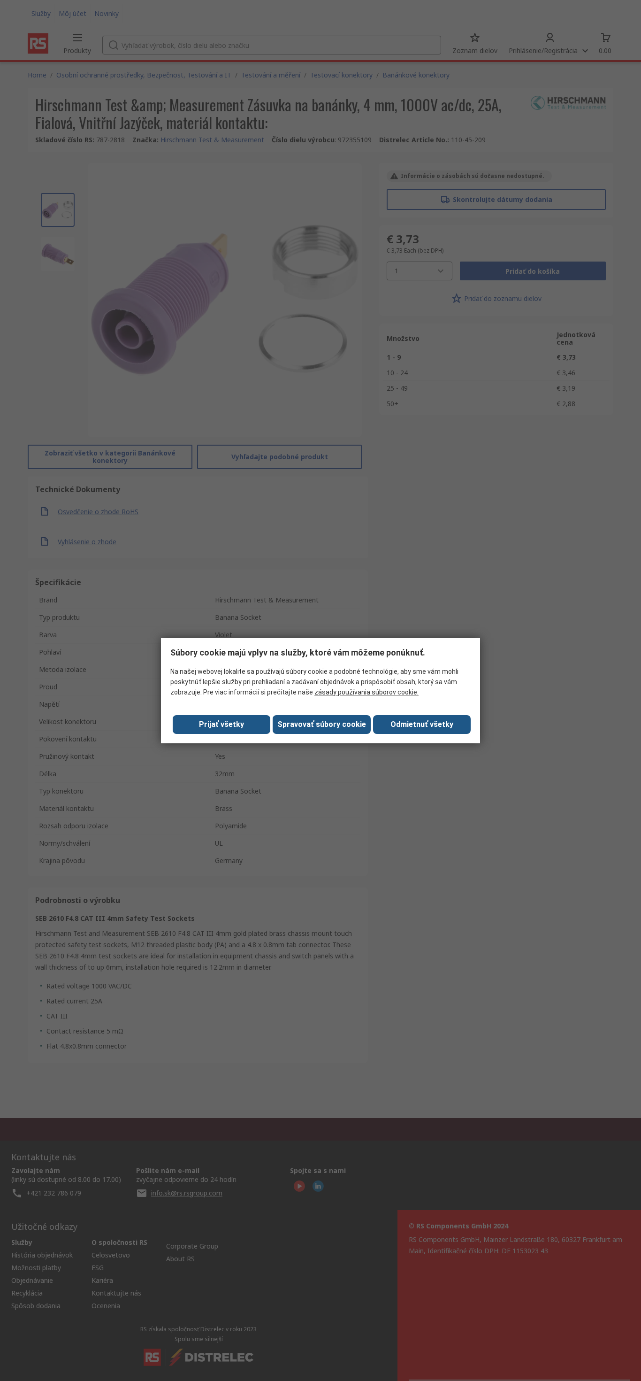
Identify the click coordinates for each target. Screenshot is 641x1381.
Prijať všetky (221, 724)
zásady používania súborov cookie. (366, 692)
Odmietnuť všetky (421, 724)
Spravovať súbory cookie (321, 724)
